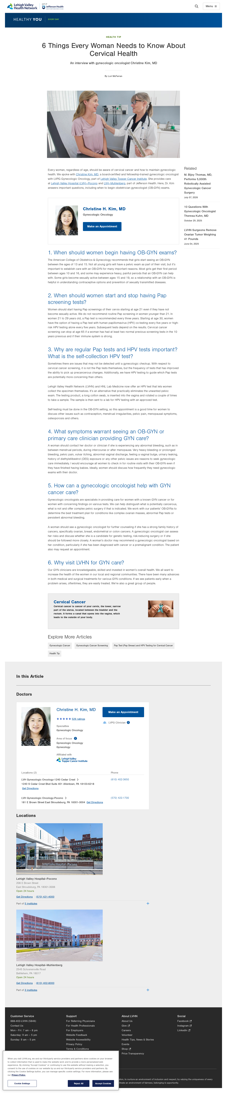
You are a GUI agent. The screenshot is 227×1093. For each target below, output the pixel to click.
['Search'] (196, 6)
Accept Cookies (103, 1083)
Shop (126, 1049)
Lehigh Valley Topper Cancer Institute (124, 179)
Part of (26, 903)
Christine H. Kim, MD (104, 208)
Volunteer (127, 1035)
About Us (127, 1021)
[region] (61, 1070)
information (75, 738)
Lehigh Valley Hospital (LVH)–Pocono (74, 183)
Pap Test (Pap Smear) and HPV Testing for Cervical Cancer (143, 645)
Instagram (184, 1026)
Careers (126, 1030)
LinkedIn (183, 1030)
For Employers (74, 1030)
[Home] (35, 6)
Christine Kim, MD (87, 174)
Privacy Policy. (19, 1075)
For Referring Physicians (80, 1021)
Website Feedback (76, 1035)
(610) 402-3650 (120, 779)
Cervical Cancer (70, 602)
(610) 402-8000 (45, 983)
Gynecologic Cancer (60, 645)
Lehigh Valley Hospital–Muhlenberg (39, 965)
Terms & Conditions (77, 1048)
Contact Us (16, 1025)
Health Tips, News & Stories (138, 1039)
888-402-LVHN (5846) (23, 1021)
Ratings (78, 719)
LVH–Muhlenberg (114, 183)
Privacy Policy (74, 1044)
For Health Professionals (80, 1025)
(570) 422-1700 (120, 797)
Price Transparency (133, 1053)
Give (126, 1026)
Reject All (78, 1083)
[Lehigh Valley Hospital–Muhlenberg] (82, 935)
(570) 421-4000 (45, 896)
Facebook (184, 1021)
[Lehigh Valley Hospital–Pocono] (82, 849)
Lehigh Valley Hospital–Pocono (36, 879)
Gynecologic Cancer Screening (92, 645)
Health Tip (113, 37)
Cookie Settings (22, 1083)
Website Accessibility (78, 1039)
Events (125, 1044)
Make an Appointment (102, 226)
